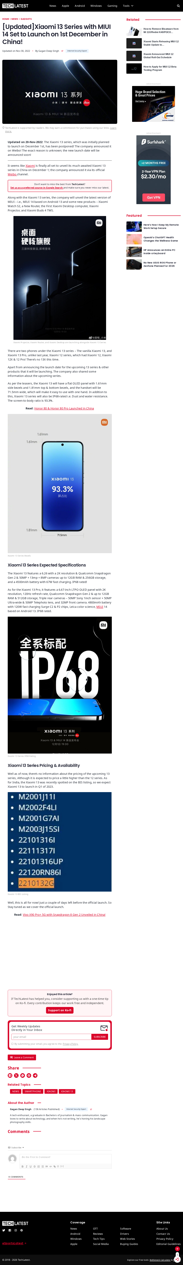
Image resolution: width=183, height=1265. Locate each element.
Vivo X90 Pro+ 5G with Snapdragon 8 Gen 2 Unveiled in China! (64, 915)
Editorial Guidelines (168, 1244)
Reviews (98, 1233)
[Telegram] (35, 1075)
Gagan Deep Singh (48, 50)
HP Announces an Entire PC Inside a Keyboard (159, 252)
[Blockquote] (46, 1166)
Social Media (101, 1244)
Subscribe (100, 1036)
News (52, 5)
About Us (162, 1228)
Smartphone (33, 1091)
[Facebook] (10, 1075)
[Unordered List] (42, 1166)
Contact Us (163, 1233)
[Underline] (30, 1166)
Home (5, 19)
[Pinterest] (29, 1075)
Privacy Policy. (70, 1043)
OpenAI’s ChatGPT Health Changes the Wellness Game (161, 239)
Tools (126, 5)
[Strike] (34, 1166)
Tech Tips (99, 1238)
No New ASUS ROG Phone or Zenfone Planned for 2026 (160, 264)
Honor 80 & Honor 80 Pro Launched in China (64, 408)
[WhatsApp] (22, 1075)
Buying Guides (129, 1244)
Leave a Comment (24, 1057)
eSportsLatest (12, 1243)
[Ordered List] (38, 1166)
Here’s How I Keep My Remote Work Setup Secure (161, 226)
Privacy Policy (164, 1238)
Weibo (12, 174)
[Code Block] (50, 1166)
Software (125, 1228)
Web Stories (127, 1238)
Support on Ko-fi (59, 1010)
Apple (65, 5)
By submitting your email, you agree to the (46, 1043)
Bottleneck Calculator (160, 1260)
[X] (16, 1075)
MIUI (99, 607)
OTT (95, 1228)
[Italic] (26, 1166)
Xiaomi (30, 166)
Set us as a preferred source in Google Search (36, 187)
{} (58, 1166)
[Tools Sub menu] (132, 5)
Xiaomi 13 (67, 1091)
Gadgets (26, 19)
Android (80, 5)
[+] (62, 1166)
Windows (96, 5)
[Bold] (22, 1166)
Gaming (112, 5)
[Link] (54, 1166)
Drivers (124, 1233)
